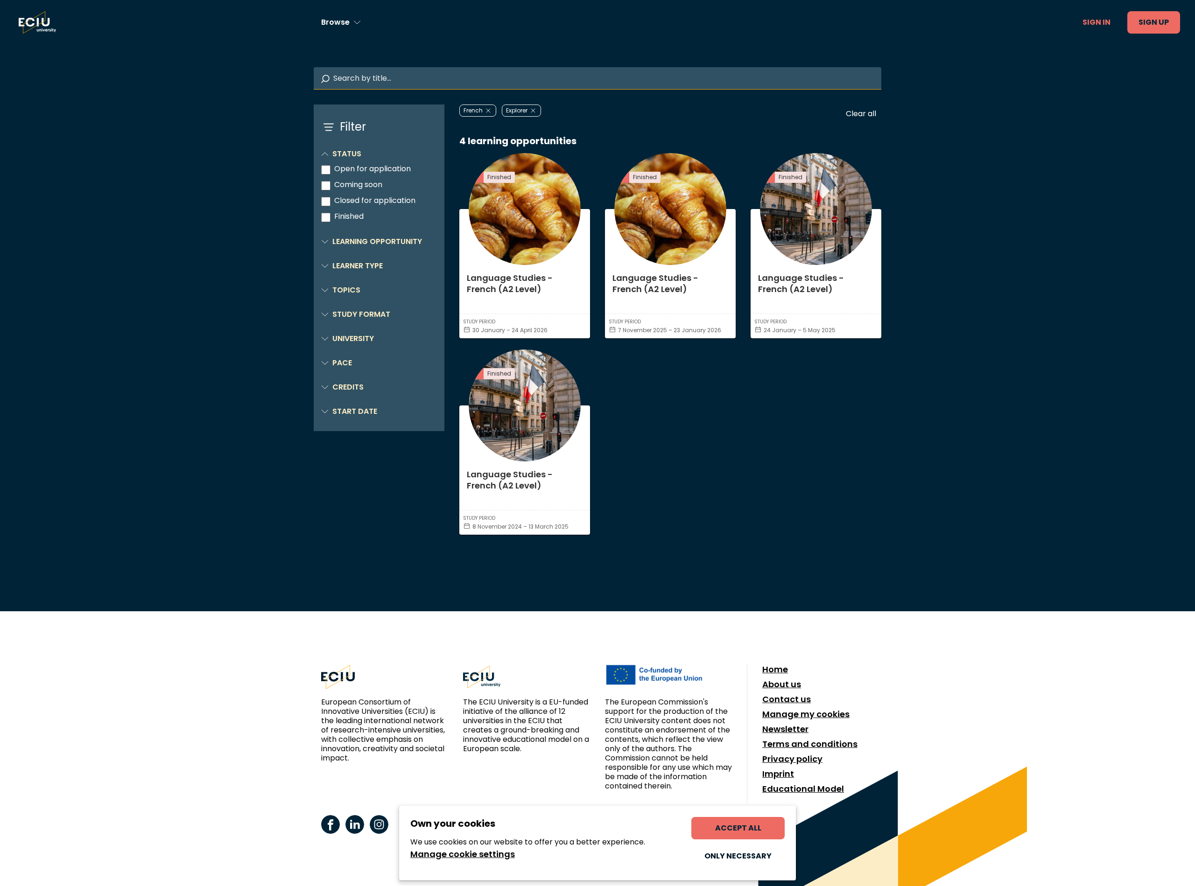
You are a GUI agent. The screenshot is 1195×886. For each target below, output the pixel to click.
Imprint (778, 774)
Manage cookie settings (462, 854)
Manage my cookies (806, 714)
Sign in (1097, 22)
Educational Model (803, 789)
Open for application (372, 169)
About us (781, 684)
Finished (349, 216)
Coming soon (358, 184)
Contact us (786, 699)
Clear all (861, 113)
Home (775, 669)
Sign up (1154, 22)
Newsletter (785, 729)
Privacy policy (792, 759)
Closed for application (374, 200)
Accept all (738, 828)
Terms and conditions (810, 744)
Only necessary (738, 856)
